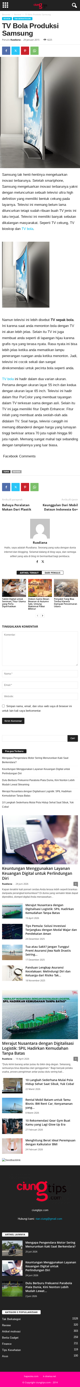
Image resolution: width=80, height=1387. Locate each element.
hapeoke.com (31, 1376)
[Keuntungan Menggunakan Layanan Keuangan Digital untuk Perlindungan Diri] (40, 840)
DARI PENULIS (52, 572)
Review (17, 14)
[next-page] (42, 616)
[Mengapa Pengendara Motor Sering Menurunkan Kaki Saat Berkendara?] (12, 1248)
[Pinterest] (25, 51)
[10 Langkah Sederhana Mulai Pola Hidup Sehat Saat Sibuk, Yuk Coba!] (12, 1085)
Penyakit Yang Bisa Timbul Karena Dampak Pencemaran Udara (65, 602)
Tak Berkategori (22, 18)
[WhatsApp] (34, 51)
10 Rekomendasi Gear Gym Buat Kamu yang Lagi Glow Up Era (47, 1122)
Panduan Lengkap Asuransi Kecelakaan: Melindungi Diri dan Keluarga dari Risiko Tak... (48, 971)
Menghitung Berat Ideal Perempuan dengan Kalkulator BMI (50, 1142)
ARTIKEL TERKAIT (29, 572)
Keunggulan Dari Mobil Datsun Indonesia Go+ (60, 507)
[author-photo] (40, 529)
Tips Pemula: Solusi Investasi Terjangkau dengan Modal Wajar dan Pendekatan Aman (51, 930)
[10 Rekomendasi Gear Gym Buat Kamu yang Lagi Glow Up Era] (12, 1126)
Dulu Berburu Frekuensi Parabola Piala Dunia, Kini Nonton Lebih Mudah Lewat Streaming (38, 782)
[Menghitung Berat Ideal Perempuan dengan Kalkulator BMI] (12, 1146)
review (16, 471)
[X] (15, 51)
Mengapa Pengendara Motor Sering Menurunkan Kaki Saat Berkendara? (35, 760)
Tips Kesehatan (11, 1350)
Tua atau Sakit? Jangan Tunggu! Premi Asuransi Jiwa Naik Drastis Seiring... (48, 950)
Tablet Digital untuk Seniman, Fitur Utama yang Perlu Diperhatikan (14, 602)
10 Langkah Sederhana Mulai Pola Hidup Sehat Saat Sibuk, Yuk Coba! (38, 804)
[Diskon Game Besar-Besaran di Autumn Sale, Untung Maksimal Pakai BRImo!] (40, 588)
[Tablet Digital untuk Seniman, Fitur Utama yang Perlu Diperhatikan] (14, 588)
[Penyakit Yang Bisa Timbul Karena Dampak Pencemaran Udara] (66, 588)
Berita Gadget (10, 1337)
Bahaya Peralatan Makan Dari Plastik (16, 507)
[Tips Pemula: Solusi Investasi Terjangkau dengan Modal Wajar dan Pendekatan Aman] (12, 931)
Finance (6, 1343)
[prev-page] (37, 616)
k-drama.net (49, 1376)
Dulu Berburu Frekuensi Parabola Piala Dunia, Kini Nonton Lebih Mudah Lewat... (48, 1287)
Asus (5, 1356)
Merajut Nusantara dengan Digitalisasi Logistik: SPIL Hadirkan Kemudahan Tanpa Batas (37, 793)
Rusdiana (15, 39)
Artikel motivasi (11, 1331)
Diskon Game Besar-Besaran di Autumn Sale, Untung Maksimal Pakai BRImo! (39, 603)
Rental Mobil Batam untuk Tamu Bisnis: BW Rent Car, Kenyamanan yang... (49, 1103)
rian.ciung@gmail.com (49, 1218)
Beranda (6, 14)
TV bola (27, 229)
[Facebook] (6, 51)
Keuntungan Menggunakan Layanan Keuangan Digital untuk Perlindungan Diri (36, 771)
